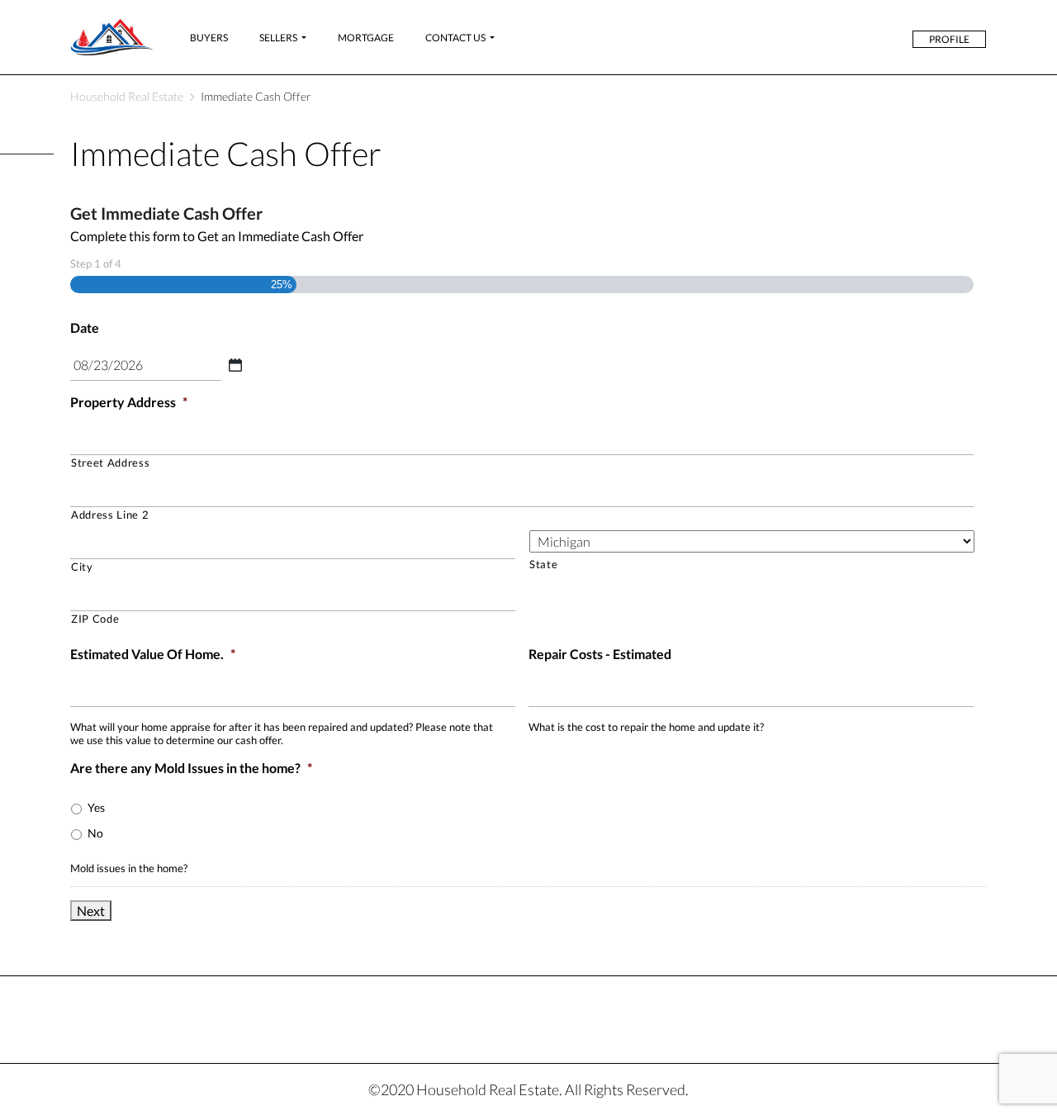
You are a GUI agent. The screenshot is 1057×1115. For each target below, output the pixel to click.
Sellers (278, 37)
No (95, 833)
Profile (949, 39)
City (82, 566)
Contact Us (455, 37)
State (543, 564)
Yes (96, 807)
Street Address (110, 462)
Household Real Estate (126, 96)
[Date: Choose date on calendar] (235, 365)
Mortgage (366, 37)
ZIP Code (95, 618)
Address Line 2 (110, 514)
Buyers (209, 37)
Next (91, 910)
